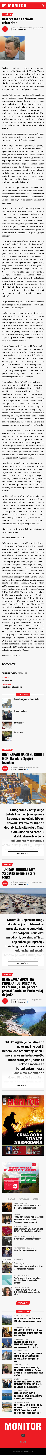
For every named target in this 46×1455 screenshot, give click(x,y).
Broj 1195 (23, 673)
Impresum (23, 1442)
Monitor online (20, 29)
